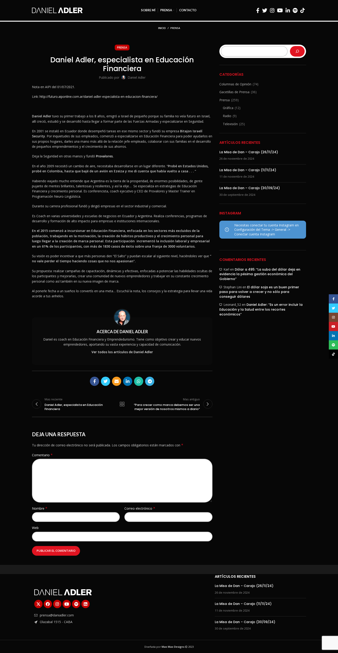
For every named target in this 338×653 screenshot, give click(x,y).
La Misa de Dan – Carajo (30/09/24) (249, 188)
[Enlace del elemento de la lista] (77, 615)
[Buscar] (297, 51)
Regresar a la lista (122, 404)
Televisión (230, 124)
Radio (227, 116)
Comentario (42, 455)
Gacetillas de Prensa (234, 92)
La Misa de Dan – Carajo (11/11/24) (247, 170)
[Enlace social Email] (116, 381)
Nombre (39, 508)
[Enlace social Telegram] (149, 381)
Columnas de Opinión (235, 84)
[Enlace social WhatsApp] (138, 381)
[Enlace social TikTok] (302, 10)
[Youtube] (67, 604)
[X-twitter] (38, 604)
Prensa (175, 28)
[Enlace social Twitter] (265, 10)
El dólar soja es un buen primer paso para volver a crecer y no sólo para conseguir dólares (259, 292)
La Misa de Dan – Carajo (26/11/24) (248, 152)
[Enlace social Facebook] (258, 10)
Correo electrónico (139, 508)
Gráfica (228, 108)
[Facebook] (48, 604)
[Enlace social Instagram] (272, 10)
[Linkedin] (85, 604)
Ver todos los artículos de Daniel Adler (122, 352)
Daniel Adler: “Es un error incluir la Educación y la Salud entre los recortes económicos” (261, 309)
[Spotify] (76, 604)
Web (35, 528)
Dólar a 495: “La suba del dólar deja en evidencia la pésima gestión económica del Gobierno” (259, 274)
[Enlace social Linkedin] (287, 10)
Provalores (104, 156)
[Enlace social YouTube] (280, 10)
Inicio (162, 28)
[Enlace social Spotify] (295, 10)
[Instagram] (57, 604)
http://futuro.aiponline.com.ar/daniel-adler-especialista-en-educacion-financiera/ (99, 96)
